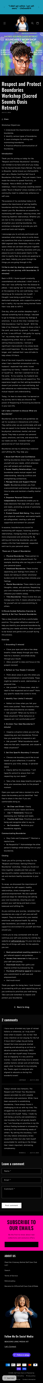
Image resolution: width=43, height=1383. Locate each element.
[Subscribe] (35, 1244)
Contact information (29, 1379)
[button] (4, 23)
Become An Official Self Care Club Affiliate (21, 1286)
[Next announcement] (38, 7)
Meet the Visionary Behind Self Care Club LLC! (21, 1263)
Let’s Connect (10, 1346)
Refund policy (10, 1281)
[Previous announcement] (4, 7)
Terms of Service (11, 1276)
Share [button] (6, 119)
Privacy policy (30, 1376)
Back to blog (23, 1007)
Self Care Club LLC (20, 1373)
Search (7, 1270)
